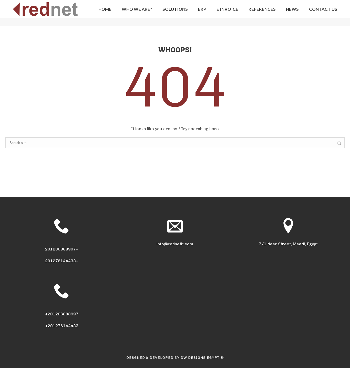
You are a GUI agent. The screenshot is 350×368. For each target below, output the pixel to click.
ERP (202, 9)
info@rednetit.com (175, 243)
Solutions (175, 9)
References (262, 9)
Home (104, 9)
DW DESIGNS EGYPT (200, 357)
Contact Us (323, 9)
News (292, 9)
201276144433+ (61, 260)
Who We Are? (137, 9)
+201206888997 (61, 314)
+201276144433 (61, 325)
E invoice (227, 9)
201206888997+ (61, 249)
